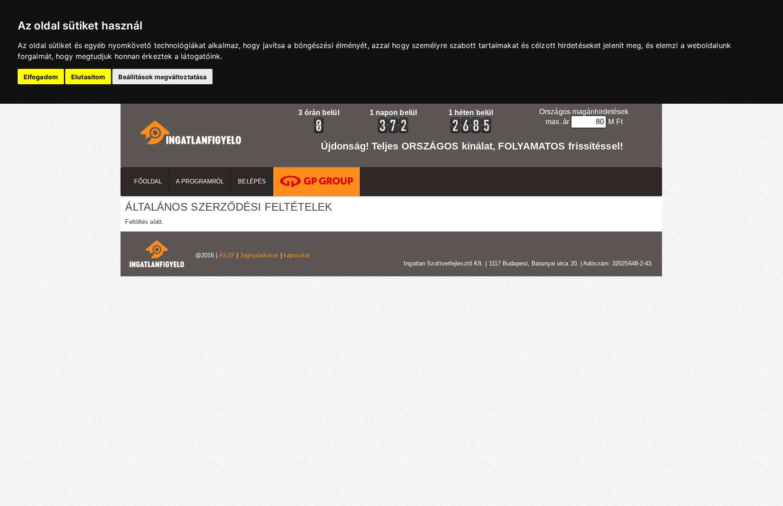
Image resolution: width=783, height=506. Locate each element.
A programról (200, 181)
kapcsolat (296, 255)
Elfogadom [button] (41, 77)
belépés (252, 181)
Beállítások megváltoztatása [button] (162, 77)
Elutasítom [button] (88, 77)
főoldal (148, 181)
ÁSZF (226, 255)
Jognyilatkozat (259, 255)
